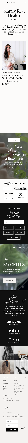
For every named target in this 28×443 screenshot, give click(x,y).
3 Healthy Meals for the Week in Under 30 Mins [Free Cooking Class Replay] (12, 79)
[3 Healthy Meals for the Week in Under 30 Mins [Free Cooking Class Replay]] (14, 55)
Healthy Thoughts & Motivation (11, 72)
